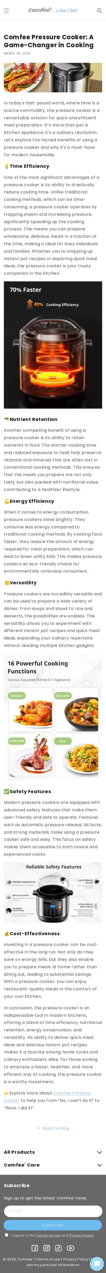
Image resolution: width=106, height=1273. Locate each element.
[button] (9, 10)
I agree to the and (52, 1235)
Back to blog (56, 1128)
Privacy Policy (81, 1235)
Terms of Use (48, 1235)
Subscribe (53, 1225)
